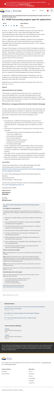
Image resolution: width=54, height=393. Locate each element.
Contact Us (32, 383)
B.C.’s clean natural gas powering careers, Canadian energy (20, 318)
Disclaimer (31, 374)
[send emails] (17, 26)
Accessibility (32, 378)
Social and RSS (5, 374)
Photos (7, 329)
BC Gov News (17, 11)
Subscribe (41, 10)
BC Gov (31, 371)
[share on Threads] (11, 26)
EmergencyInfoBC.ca (24, 4)
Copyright (31, 380)
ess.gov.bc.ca (30, 5)
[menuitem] (13, 371)
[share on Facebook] (3, 26)
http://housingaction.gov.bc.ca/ (14, 185)
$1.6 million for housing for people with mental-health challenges (21, 313)
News (34, 10)
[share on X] (6, 26)
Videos (7, 335)
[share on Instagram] (9, 26)
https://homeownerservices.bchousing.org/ (13, 287)
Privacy (31, 376)
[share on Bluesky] (14, 26)
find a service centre (10, 364)
